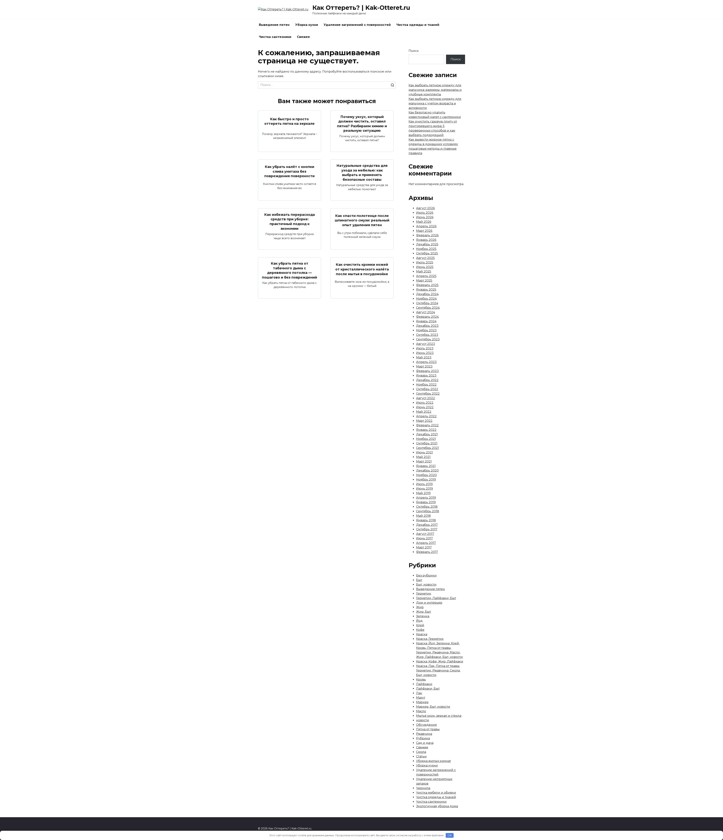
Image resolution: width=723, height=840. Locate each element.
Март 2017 (424, 547)
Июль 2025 (424, 262)
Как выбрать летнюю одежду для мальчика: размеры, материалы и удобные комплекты (435, 89)
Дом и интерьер (429, 602)
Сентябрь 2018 (427, 511)
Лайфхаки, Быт (428, 688)
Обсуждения (426, 725)
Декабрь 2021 (427, 434)
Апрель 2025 (426, 276)
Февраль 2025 (427, 285)
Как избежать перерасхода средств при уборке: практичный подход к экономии (289, 221)
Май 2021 (423, 457)
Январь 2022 (426, 430)
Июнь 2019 (424, 488)
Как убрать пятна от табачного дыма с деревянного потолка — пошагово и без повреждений (289, 270)
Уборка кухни (306, 25)
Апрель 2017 (426, 543)
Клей (420, 625)
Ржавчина (424, 734)
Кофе (420, 630)
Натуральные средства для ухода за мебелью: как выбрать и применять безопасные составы (361, 172)
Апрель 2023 (426, 362)
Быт (419, 580)
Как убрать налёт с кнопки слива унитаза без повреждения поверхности (289, 171)
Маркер (422, 702)
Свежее (303, 37)
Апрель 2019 (426, 497)
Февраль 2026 (427, 235)
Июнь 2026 (424, 217)
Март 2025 (424, 280)
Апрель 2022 (426, 416)
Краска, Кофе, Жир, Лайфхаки (439, 661)
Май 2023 (423, 357)
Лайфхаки (424, 684)
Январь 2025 (426, 289)
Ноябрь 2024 (426, 298)
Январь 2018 (426, 520)
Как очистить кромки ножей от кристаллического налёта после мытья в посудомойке (362, 269)
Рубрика (423, 738)
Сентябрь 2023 (428, 339)
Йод (419, 621)
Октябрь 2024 (427, 303)
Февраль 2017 (427, 552)
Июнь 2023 (425, 353)
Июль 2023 (424, 348)
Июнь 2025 (424, 267)
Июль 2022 (424, 402)
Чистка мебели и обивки (436, 792)
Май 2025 (423, 271)
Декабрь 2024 (427, 294)
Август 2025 (425, 258)
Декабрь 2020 (427, 470)
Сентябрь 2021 (427, 448)
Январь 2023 (426, 375)
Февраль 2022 (427, 425)
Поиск (414, 51)
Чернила (423, 788)
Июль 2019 (424, 484)
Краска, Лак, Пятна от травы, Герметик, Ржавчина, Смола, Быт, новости (438, 670)
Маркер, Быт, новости (433, 706)
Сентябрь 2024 (428, 307)
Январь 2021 (426, 466)
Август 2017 (425, 534)
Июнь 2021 (424, 452)
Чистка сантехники (275, 37)
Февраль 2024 (427, 317)
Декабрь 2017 (427, 525)
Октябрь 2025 (427, 253)
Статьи (421, 756)
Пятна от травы (428, 729)
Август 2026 (425, 208)
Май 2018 (423, 516)
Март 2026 (424, 231)
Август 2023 (425, 344)
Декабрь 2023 (427, 326)
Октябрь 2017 (426, 529)
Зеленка (422, 616)
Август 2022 (425, 398)
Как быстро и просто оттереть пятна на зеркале (289, 121)
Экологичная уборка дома (437, 806)
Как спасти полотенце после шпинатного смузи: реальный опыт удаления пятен (362, 220)
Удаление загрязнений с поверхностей (357, 25)
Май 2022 (423, 411)
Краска (421, 634)
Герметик (423, 593)
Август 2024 (425, 312)
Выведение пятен (274, 25)
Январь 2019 (426, 502)
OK (450, 835)
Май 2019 (423, 493)
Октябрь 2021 (426, 443)
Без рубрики (426, 575)
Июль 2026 (424, 212)
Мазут (420, 697)
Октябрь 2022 (427, 389)
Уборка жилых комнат (433, 761)
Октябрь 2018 (427, 506)
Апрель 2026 (426, 226)
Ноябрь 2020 (426, 475)
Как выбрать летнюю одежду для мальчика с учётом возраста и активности (435, 103)
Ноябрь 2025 (426, 249)
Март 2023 (424, 366)
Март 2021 (424, 461)
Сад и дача (424, 743)
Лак (419, 693)
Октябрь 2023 (427, 335)
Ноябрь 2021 (426, 439)
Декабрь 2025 (427, 244)
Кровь (421, 679)
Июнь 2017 (424, 538)
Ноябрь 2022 (426, 384)
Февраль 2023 (427, 371)
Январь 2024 (426, 321)
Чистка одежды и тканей (417, 25)
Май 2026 (423, 222)
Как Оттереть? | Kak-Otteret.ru (361, 7)
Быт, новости (426, 584)
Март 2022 (424, 421)
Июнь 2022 (425, 407)
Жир (420, 607)
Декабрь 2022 (427, 380)
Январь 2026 (426, 240)
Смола (421, 752)
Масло (421, 711)
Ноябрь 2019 (426, 479)
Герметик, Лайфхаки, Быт (436, 598)
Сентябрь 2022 (428, 393)
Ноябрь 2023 (426, 330)
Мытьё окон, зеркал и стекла (438, 715)
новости (422, 720)
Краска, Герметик (430, 639)
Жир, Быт (423, 611)
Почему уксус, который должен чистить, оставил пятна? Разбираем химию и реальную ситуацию (362, 123)
